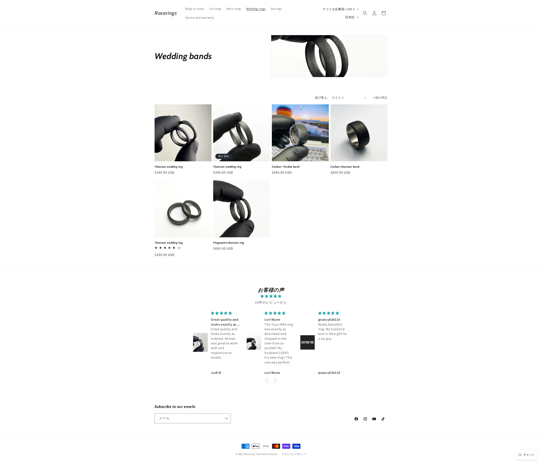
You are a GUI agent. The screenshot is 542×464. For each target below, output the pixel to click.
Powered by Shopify (267, 454)
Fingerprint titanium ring (228, 242)
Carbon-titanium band (344, 166)
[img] (271, 296)
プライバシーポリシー (294, 454)
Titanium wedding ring (169, 166)
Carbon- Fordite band (286, 166)
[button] (365, 13)
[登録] (226, 418)
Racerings (249, 454)
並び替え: (321, 97)
